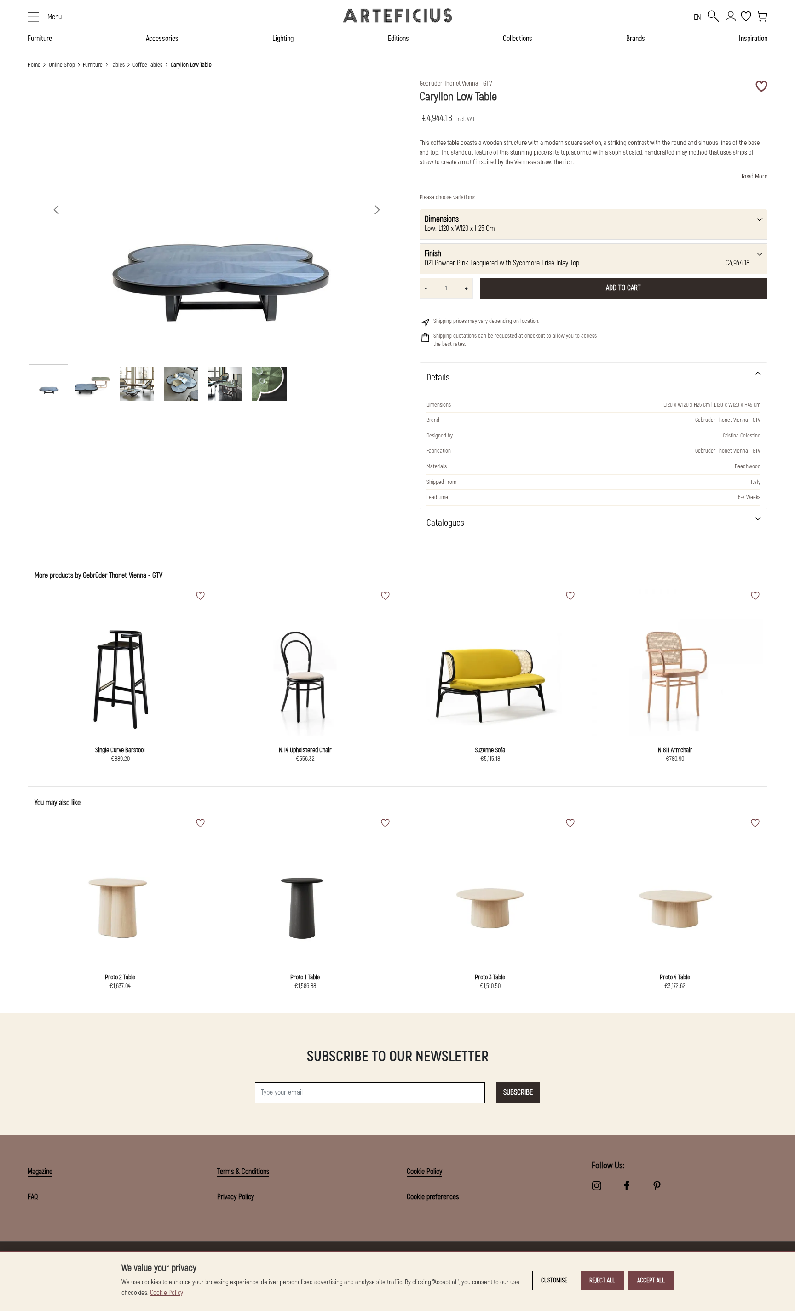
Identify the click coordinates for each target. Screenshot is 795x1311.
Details (437, 377)
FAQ (33, 1197)
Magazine (40, 1171)
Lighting (283, 38)
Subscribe (518, 1092)
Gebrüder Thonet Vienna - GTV (122, 575)
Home (34, 65)
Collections (517, 38)
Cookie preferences (433, 1197)
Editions (398, 38)
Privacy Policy (235, 1197)
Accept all (651, 1280)
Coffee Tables (147, 65)
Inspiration (753, 38)
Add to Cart (623, 288)
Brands (635, 38)
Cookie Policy (424, 1171)
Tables (118, 65)
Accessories (162, 38)
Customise (554, 1280)
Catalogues (445, 523)
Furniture (40, 38)
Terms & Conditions (243, 1171)
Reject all (602, 1280)
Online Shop (62, 65)
